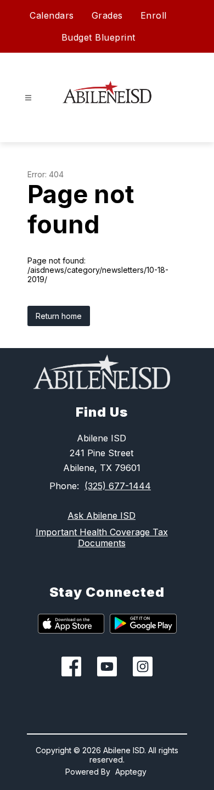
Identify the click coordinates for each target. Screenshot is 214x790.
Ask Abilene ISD (101, 515)
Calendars (52, 15)
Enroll (153, 15)
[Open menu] (28, 98)
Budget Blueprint (98, 37)
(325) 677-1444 (118, 485)
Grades (107, 15)
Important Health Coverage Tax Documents (102, 537)
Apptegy (131, 771)
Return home (59, 316)
